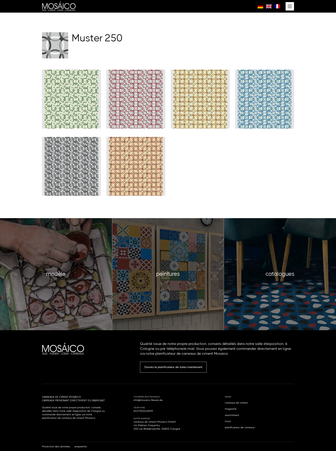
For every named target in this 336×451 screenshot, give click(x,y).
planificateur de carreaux (240, 427)
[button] (290, 6)
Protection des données (56, 446)
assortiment (232, 415)
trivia (228, 421)
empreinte (81, 446)
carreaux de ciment (236, 402)
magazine (231, 408)
